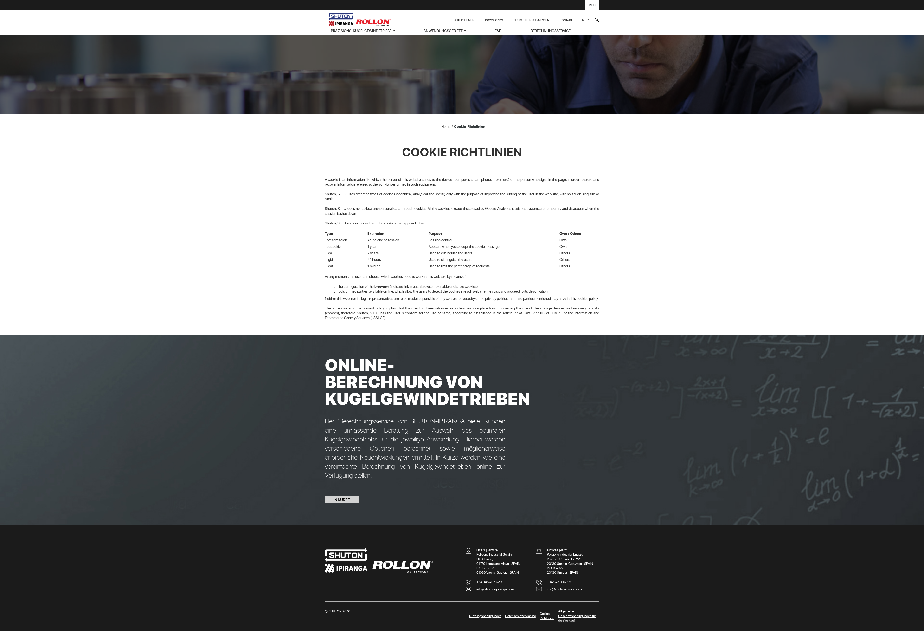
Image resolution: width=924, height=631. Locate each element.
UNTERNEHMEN (464, 20)
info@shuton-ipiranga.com (495, 589)
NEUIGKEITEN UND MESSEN (531, 20)
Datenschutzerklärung (520, 615)
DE (584, 20)
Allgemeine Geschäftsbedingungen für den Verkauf (577, 616)
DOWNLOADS (494, 20)
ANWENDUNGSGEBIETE (443, 30)
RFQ (592, 4)
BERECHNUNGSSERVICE (551, 30)
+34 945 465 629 (489, 581)
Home (445, 126)
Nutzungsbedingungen (485, 615)
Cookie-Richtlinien (469, 126)
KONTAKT (566, 20)
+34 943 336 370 (559, 581)
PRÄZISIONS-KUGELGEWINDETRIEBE (361, 30)
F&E (498, 30)
